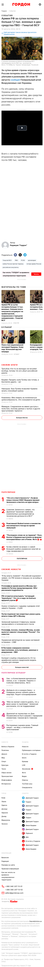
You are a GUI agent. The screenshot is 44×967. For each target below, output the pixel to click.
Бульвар (6, 327)
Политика (5, 750)
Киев (3, 798)
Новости (4, 742)
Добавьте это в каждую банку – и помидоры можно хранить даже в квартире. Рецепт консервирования (21, 692)
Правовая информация (10, 869)
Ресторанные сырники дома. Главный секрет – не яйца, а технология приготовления (22, 727)
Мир (3, 758)
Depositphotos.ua (35, 921)
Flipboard (29, 833)
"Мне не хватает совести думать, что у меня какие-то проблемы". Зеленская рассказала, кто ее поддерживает (22, 704)
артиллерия (32, 260)
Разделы (25, 742)
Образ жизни (6, 772)
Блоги (24, 758)
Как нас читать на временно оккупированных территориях (8, 876)
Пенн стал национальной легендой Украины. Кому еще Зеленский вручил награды (12, 348)
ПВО (16, 260)
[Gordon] (21, 5)
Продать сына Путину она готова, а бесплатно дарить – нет (20, 381)
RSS (27, 837)
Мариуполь (5, 820)
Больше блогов (22, 418)
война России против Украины (13, 264)
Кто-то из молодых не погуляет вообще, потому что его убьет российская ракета (19, 371)
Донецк (4, 809)
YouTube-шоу (27, 784)
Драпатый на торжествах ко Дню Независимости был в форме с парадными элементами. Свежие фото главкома (24, 715)
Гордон (4, 11)
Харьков (4, 813)
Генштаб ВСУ (7, 260)
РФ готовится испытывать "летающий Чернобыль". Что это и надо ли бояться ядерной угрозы (18, 598)
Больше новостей (22, 667)
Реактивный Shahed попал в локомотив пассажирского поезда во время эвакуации (23, 525)
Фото (24, 772)
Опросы (25, 780)
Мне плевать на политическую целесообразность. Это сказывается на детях (21, 399)
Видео (24, 776)
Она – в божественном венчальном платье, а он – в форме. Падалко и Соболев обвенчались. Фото (21, 680)
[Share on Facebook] (15, 255)
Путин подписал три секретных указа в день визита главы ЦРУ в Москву (20, 615)
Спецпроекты (27, 787)
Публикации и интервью (31, 750)
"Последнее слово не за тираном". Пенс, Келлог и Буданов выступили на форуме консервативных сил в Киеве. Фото (24, 537)
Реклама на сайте (8, 865)
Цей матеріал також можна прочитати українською (20, 33)
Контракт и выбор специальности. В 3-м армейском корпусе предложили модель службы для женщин (18, 660)
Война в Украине (7, 746)
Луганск (4, 824)
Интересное (6, 784)
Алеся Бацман (31, 825)
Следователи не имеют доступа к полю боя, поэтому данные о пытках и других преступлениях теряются (20, 408)
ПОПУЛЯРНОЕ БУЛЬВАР (13, 673)
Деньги (4, 754)
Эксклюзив (26, 769)
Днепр (3, 816)
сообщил (15, 80)
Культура (4, 765)
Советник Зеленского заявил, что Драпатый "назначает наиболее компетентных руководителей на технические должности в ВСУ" (20, 513)
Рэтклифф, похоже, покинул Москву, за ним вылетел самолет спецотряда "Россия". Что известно (20, 632)
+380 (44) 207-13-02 (14, 890)
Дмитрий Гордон (32, 798)
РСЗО (23, 260)
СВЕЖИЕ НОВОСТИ (11, 569)
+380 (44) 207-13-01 (13, 886)
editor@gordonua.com (14, 893)
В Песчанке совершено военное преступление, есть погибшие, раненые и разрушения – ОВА (19, 650)
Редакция (5, 861)
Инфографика (6, 780)
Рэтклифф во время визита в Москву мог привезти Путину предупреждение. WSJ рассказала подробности (19, 588)
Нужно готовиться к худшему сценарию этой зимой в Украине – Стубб (20, 607)
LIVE (23, 765)
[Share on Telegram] (25, 255)
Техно (3, 769)
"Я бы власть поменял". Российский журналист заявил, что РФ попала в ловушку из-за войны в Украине (21, 578)
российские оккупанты (10, 267)
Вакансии (5, 857)
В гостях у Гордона (29, 754)
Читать (36, 274)
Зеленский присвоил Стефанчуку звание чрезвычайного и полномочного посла (18, 623)
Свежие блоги (9, 365)
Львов (3, 801)
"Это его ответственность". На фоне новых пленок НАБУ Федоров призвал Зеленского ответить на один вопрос (23, 500)
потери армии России (34, 264)
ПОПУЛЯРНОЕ (8, 492)
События (12, 11)
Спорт (3, 761)
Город (3, 793)
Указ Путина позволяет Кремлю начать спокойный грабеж (19, 390)
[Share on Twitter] (20, 255)
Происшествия (7, 776)
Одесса (4, 805)
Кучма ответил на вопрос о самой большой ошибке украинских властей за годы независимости (23, 549)
